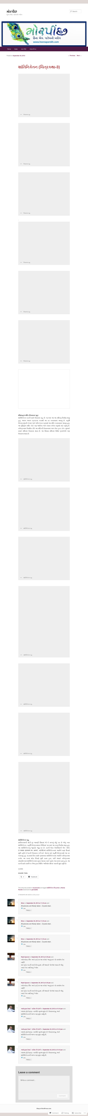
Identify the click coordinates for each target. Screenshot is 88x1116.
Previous (71, 55)
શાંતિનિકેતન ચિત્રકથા (53, 888)
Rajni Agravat (25, 957)
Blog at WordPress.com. (44, 1108)
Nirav (22, 903)
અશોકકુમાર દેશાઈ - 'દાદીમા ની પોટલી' (31, 1009)
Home (9, 49)
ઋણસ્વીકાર (33, 49)
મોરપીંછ (12, 11)
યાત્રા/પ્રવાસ (36, 888)
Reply (28, 910)
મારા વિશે (23, 49)
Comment (62, 1096)
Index (16, 49)
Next (79, 55)
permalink (35, 890)
